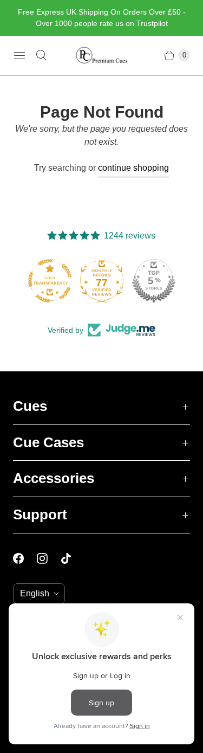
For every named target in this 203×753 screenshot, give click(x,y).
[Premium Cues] (102, 55)
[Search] (41, 55)
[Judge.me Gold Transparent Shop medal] (49, 281)
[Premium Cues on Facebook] (25, 558)
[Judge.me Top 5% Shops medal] (153, 281)
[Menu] (19, 55)
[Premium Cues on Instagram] (49, 558)
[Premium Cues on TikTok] (72, 558)
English (34, 593)
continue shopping (133, 167)
